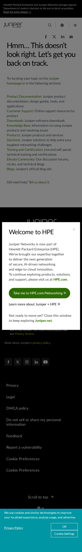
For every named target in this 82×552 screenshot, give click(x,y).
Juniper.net (43, 320)
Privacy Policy (13, 527)
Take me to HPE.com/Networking (38, 293)
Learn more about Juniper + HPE (33, 304)
